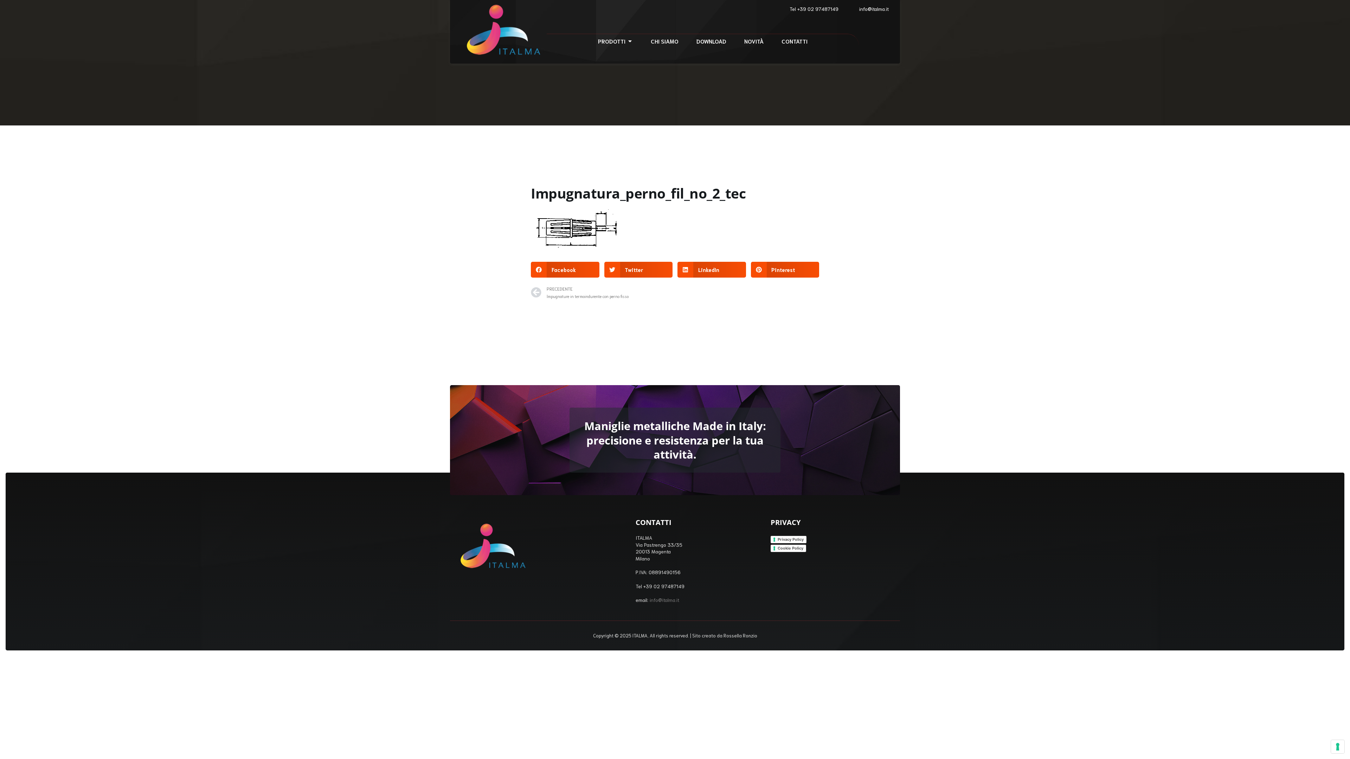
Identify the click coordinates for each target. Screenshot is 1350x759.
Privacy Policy (791, 539)
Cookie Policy (790, 548)
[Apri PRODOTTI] (630, 41)
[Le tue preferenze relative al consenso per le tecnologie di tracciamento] (1337, 746)
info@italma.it (664, 600)
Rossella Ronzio (740, 635)
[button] (565, 270)
